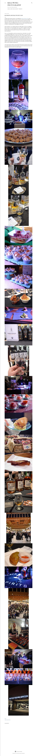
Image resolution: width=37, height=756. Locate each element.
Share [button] (5, 718)
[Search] (31, 3)
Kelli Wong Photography (14, 4)
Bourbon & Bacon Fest (24, 18)
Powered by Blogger (19, 751)
